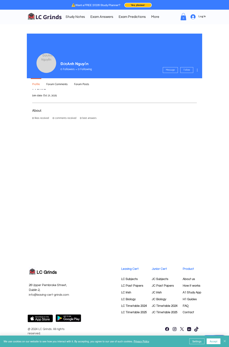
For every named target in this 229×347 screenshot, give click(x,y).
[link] (183, 16)
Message (170, 70)
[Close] (225, 341)
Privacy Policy (141, 341)
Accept (213, 341)
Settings (196, 341)
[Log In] (193, 16)
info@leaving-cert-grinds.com (49, 294)
